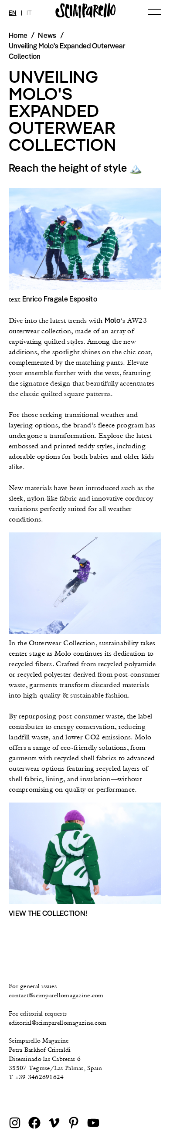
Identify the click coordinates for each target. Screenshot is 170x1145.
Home (18, 35)
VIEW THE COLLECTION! (48, 913)
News (47, 35)
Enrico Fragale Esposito (59, 299)
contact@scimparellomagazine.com (56, 995)
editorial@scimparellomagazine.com (57, 1022)
